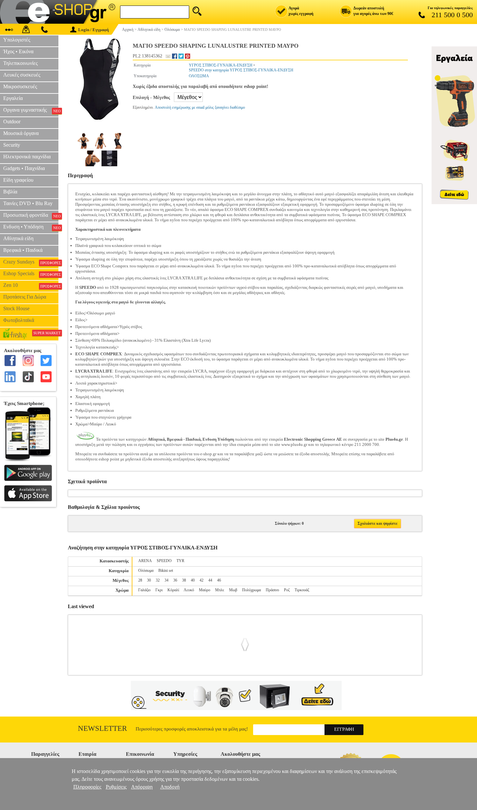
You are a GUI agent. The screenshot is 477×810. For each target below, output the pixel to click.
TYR (180, 560)
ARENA (145, 560)
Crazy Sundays (30, 262)
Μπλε (219, 590)
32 (158, 580)
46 (219, 580)
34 (166, 580)
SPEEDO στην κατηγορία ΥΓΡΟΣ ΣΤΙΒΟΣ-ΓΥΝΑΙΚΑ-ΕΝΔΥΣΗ (241, 70)
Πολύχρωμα (251, 590)
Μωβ (233, 590)
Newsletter (102, 728)
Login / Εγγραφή (93, 29)
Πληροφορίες (87, 787)
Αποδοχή (169, 787)
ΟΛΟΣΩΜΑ (199, 76)
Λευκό (189, 590)
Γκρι (159, 590)
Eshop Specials (30, 273)
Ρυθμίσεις (116, 787)
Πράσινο (272, 590)
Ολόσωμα (145, 570)
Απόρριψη (142, 787)
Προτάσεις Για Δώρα (24, 297)
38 (184, 580)
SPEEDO (164, 560)
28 (140, 580)
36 (175, 580)
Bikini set (165, 570)
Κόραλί (173, 590)
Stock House (16, 308)
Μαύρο (204, 590)
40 (193, 580)
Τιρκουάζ (302, 590)
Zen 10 (30, 285)
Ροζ (287, 590)
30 (149, 580)
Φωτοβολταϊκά (18, 320)
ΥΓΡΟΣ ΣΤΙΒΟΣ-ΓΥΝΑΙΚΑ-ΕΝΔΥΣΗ (220, 65)
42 (201, 580)
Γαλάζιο (144, 590)
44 (210, 580)
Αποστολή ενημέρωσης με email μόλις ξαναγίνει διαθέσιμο (200, 107)
